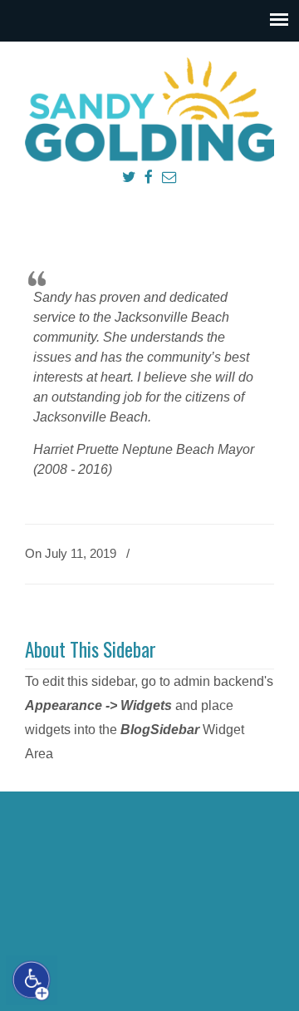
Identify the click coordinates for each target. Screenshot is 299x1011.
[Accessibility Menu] (31, 980)
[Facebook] (148, 177)
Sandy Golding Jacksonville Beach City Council (149, 109)
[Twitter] (128, 177)
